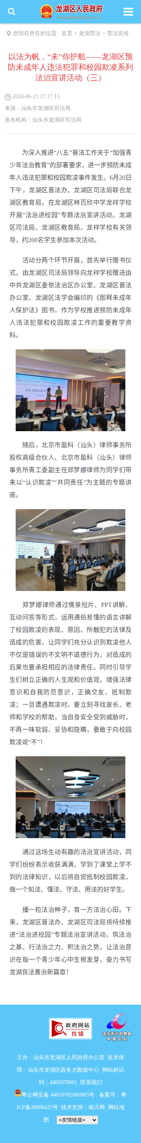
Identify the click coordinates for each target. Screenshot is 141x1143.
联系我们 (91, 1082)
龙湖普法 (90, 33)
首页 (66, 33)
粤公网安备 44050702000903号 (59, 1095)
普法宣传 (118, 33)
